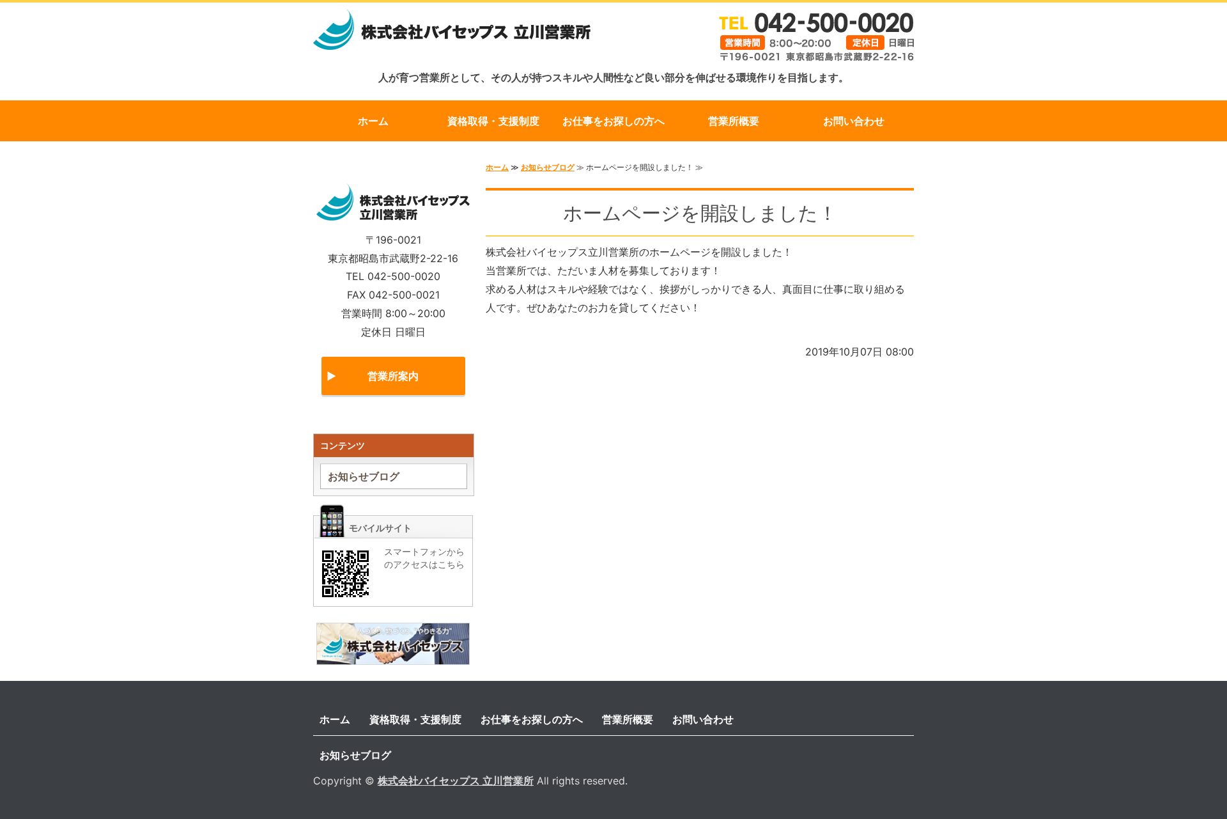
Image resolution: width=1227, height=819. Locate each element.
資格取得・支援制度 (493, 120)
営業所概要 (733, 120)
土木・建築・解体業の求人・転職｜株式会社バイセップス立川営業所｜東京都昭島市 (451, 37)
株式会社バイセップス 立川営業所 (456, 780)
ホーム (373, 120)
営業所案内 (393, 376)
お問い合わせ (853, 120)
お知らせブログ (548, 167)
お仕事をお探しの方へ (613, 120)
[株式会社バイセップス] (393, 655)
